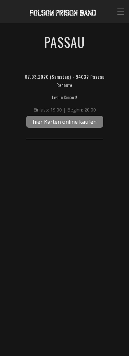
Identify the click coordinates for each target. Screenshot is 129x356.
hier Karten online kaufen (65, 121)
